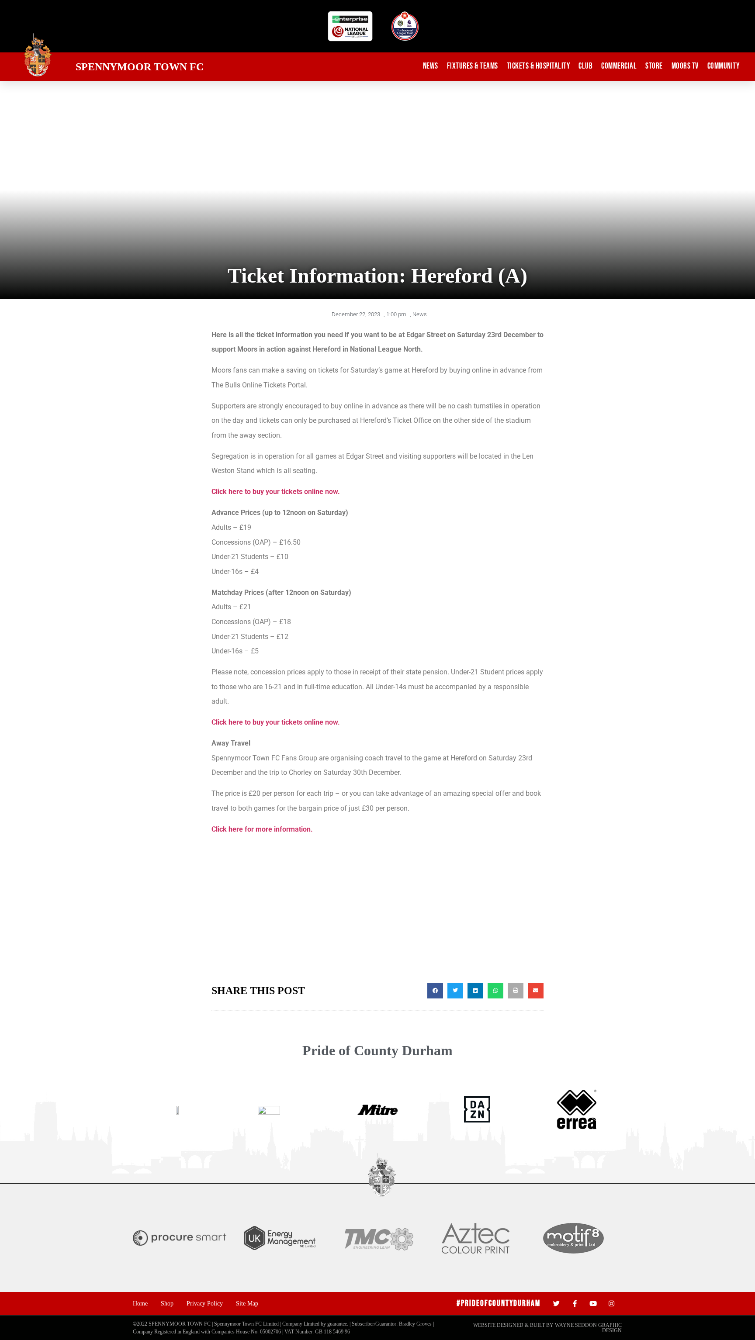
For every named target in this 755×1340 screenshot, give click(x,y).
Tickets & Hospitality (538, 66)
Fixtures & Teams (472, 66)
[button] (435, 990)
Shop (167, 1303)
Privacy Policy (205, 1303)
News (430, 66)
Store (654, 66)
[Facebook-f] (575, 1303)
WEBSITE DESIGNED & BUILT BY (514, 1325)
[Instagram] (611, 1303)
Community (723, 66)
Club (585, 66)
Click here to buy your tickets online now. (275, 491)
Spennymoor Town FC (140, 67)
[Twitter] (556, 1303)
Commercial (619, 66)
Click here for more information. (262, 829)
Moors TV (685, 66)
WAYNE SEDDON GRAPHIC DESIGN (588, 1327)
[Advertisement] (377, 913)
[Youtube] (593, 1303)
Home (140, 1303)
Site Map (247, 1303)
